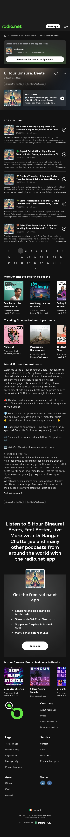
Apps (42, 750)
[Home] (5, 35)
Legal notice (11, 755)
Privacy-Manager (13, 767)
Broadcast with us (49, 727)
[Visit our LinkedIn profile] (42, 783)
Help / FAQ (45, 755)
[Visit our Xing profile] (49, 783)
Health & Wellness (35, 84)
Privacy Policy (12, 750)
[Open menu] (66, 26)
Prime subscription (49, 761)
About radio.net (48, 710)
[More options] (64, 73)
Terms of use (11, 744)
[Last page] (35, 268)
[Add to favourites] (55, 73)
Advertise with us (48, 722)
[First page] (8, 251)
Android (9, 795)
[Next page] (61, 263)
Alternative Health (14, 84)
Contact (44, 744)
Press (43, 716)
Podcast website (12, 493)
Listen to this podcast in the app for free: (27, 44)
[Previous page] (14, 251)
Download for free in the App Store (35, 59)
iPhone (8, 783)
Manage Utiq (11, 761)
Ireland (37, 810)
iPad (7, 789)
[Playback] (62, 98)
